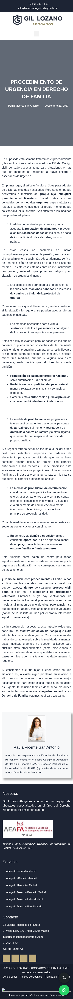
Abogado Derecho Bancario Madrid (26, 892)
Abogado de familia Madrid (21, 871)
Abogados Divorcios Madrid (21, 878)
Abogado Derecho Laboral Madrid (25, 899)
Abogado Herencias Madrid (21, 885)
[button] (36, 33)
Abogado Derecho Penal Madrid (24, 906)
